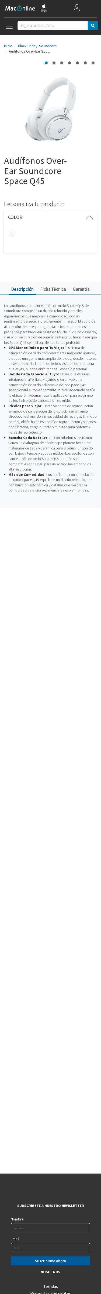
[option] (46, 62)
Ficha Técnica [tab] (53, 289)
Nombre (17, 1219)
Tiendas (50, 1286)
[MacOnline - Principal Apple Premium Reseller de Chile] (26, 8)
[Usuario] (76, 8)
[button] (50, 217)
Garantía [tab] (81, 289)
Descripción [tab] (22, 289)
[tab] (50, 217)
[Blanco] (12, 233)
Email (15, 1238)
